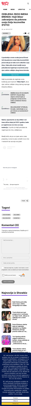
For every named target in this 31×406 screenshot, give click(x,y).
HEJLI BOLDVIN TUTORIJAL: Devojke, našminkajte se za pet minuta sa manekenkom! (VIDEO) (19, 110)
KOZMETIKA (16, 218)
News (13, 9)
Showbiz (5, 33)
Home (5, 9)
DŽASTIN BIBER (6, 214)
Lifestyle (21, 9)
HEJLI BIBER (16, 214)
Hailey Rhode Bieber (20, 187)
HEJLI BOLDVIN (6, 218)
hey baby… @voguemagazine (11, 184)
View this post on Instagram (10, 167)
